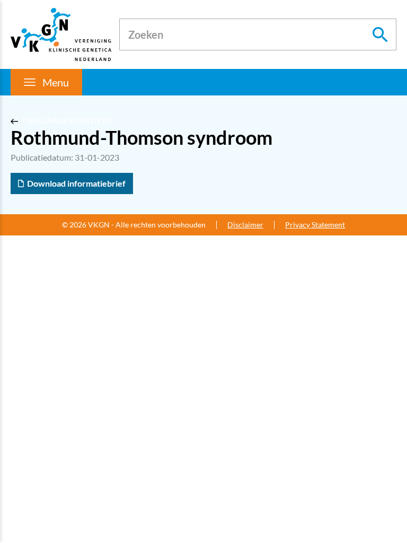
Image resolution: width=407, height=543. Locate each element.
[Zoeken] (380, 34)
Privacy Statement (315, 225)
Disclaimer (245, 225)
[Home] (61, 34)
